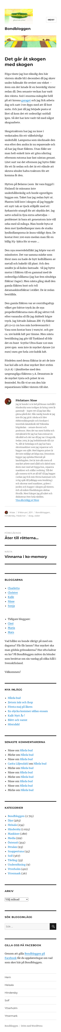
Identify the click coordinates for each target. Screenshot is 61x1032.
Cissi (10, 623)
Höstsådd (14, 724)
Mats (11, 632)
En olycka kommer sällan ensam (28, 711)
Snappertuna (16, 851)
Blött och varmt (17, 720)
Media (11, 838)
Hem (8, 977)
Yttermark (14, 873)
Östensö (13, 842)
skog (30, 515)
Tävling (12, 860)
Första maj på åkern (20, 706)
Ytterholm (14, 869)
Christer (13, 592)
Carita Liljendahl (18, 763)
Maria (11, 627)
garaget (26, 100)
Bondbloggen (18, 28)
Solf (10, 855)
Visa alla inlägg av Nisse (27, 500)
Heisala (12, 824)
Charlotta (14, 588)
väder (37, 515)
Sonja (11, 605)
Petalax (12, 847)
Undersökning (17, 864)
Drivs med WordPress (32, 1026)
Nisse (12, 512)
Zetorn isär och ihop (20, 702)
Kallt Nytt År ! (16, 715)
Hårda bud (14, 697)
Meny (51, 19)
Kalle (11, 597)
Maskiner (21, 515)
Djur (10, 820)
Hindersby (10, 515)
